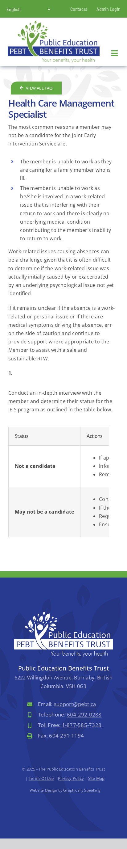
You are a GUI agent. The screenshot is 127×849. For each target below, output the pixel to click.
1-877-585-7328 (81, 725)
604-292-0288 (84, 714)
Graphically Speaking (81, 790)
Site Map (96, 778)
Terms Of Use (41, 778)
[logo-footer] (63, 614)
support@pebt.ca (75, 704)
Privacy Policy (71, 778)
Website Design (43, 790)
